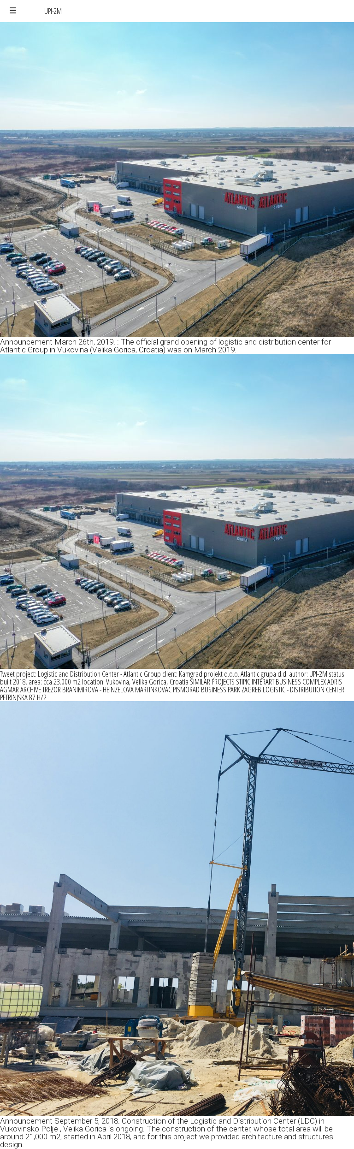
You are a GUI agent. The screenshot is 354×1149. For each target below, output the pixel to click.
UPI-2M (53, 11)
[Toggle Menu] (13, 11)
